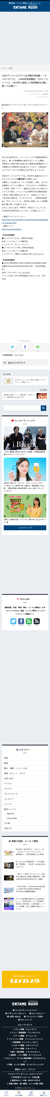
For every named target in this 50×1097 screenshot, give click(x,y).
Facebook (21, 625)
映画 (21, 355)
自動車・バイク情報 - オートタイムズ (26, 1055)
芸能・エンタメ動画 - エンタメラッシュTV (25, 1064)
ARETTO (10, 814)
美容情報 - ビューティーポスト (25, 1042)
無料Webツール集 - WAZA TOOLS (26, 1080)
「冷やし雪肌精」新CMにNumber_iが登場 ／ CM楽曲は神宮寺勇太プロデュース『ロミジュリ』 (24, 453)
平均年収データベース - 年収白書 (25, 1077)
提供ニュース (10, 809)
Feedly (29, 625)
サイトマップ (26, 1020)
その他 (7, 823)
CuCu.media (12, 818)
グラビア (8, 789)
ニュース (8, 804)
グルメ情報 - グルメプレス (26, 1029)
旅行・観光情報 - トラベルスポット (25, 1052)
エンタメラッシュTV (25, 528)
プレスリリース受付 (34, 1017)
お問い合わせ (15, 1017)
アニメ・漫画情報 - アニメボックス (25, 1033)
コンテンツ (9, 799)
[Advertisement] (25, 38)
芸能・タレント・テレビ (14, 773)
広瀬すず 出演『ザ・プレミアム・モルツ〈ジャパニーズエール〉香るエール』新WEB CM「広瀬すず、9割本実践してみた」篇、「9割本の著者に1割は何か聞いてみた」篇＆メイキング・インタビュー (25, 487)
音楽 (16, 355)
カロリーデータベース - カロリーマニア (26, 1074)
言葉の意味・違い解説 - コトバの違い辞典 (26, 1084)
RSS (36, 625)
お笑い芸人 (9, 778)
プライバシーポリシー (17, 1013)
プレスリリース (11, 794)
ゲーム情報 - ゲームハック (26, 1036)
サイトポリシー (38, 1013)
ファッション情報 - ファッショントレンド (26, 1039)
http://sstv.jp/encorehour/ (12, 229)
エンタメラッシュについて (26, 1010)
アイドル (8, 784)
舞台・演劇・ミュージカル (15, 768)
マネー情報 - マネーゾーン (26, 1049)
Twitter (13, 625)
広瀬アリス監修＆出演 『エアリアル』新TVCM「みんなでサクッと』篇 (25, 521)
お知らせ (8, 828)
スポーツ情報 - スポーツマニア (25, 1045)
